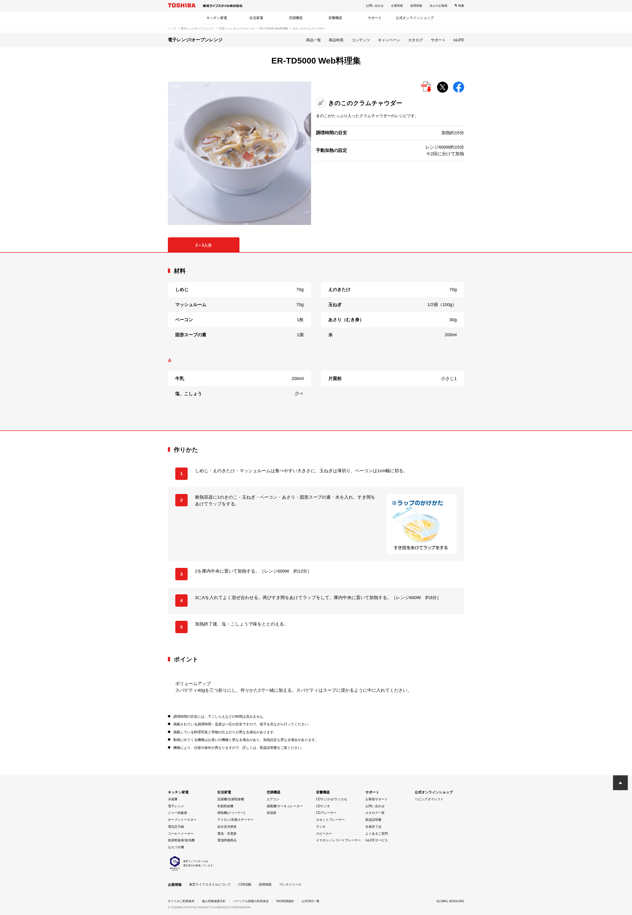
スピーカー (324, 833)
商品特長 (336, 40)
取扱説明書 (373, 820)
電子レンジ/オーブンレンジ (197, 28)
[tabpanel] (316, 341)
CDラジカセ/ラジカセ (331, 799)
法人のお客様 (438, 5)
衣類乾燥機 (225, 806)
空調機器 (296, 18)
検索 (461, 5)
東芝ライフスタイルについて (210, 884)
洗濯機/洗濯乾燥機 (230, 799)
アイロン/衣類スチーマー (235, 820)
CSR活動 (244, 884)
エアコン (273, 799)
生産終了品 (373, 826)
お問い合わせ (375, 5)
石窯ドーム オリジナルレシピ (237, 28)
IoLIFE (459, 40)
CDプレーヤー (326, 813)
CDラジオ (323, 806)
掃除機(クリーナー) (231, 813)
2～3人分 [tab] (204, 245)
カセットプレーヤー (330, 820)
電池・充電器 (227, 833)
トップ (172, 28)
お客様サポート (376, 799)
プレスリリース (290, 884)
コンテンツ (361, 40)
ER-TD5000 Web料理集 (273, 28)
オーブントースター (182, 820)
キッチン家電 (216, 18)
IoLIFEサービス (376, 840)
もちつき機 (176, 847)
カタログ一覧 (375, 813)
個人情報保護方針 (214, 901)
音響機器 (335, 18)
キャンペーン (389, 40)
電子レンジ (176, 806)
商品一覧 (313, 40)
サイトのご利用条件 (181, 901)
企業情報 (397, 5)
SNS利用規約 (285, 901)
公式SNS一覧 (310, 901)
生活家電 (256, 18)
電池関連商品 (227, 840)
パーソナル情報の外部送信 (251, 901)
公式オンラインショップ (415, 18)
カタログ (415, 40)
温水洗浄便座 (227, 826)
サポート (375, 18)
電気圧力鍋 (176, 826)
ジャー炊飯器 (177, 813)
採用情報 (416, 5)
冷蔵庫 (173, 799)
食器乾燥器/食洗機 (181, 840)
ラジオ (321, 826)
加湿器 (271, 813)
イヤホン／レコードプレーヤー (338, 840)
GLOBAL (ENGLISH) (450, 901)
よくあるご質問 (376, 833)
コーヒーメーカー (181, 833)
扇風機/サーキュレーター (285, 806)
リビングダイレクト (429, 799)
